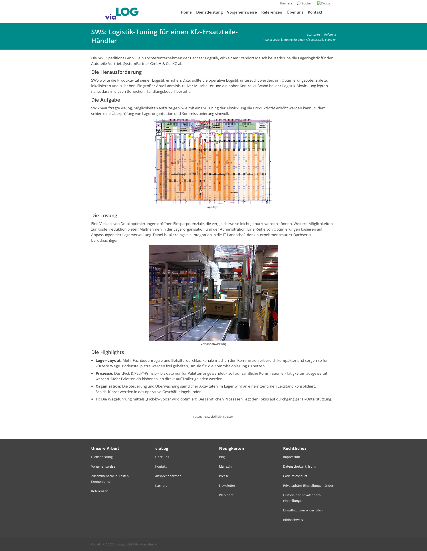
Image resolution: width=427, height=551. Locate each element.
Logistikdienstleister (220, 416)
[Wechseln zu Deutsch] (325, 3)
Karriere (286, 3)
